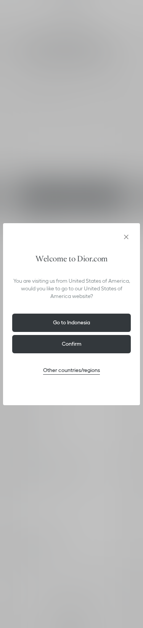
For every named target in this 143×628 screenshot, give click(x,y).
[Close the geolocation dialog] (126, 237)
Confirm (72, 344)
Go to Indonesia (71, 322)
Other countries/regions (71, 370)
